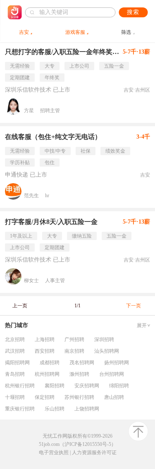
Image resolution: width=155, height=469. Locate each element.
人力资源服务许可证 (94, 452)
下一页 (133, 306)
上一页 (19, 306)
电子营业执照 (54, 452)
